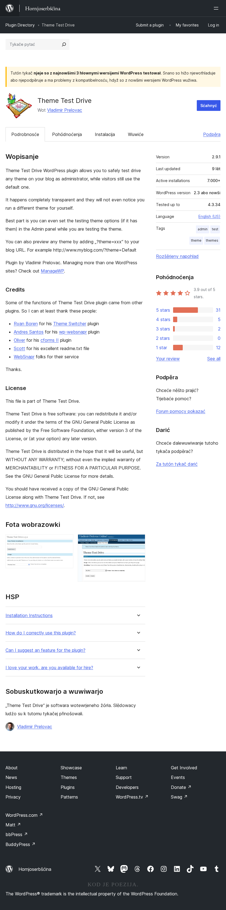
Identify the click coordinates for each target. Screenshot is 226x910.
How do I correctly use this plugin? (41, 633)
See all (213, 358)
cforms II (50, 340)
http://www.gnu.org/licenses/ (35, 505)
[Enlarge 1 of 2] (66, 542)
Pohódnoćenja (67, 134)
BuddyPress (21, 844)
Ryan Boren (26, 323)
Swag (179, 797)
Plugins (68, 787)
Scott (19, 348)
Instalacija (105, 134)
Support (124, 777)
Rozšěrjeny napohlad (177, 256)
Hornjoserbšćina (34, 869)
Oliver (19, 340)
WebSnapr (24, 356)
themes (212, 240)
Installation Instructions (29, 615)
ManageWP (52, 271)
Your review (168, 358)
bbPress (17, 834)
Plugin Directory (20, 25)
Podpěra (211, 134)
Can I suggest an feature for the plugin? (45, 650)
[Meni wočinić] (217, 8)
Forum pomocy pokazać (180, 411)
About (12, 767)
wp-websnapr (73, 332)
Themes (69, 777)
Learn (121, 767)
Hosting (13, 787)
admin (203, 229)
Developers (127, 787)
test (215, 229)
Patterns (69, 797)
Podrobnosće (25, 134)
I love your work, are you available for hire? (49, 667)
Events (178, 777)
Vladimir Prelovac (64, 110)
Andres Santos (29, 332)
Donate (181, 787)
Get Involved (184, 767)
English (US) (209, 216)
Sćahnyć (208, 105)
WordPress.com (24, 815)
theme (196, 240)
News (11, 777)
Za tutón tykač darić (177, 464)
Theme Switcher (69, 323)
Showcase (71, 767)
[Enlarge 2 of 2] (138, 542)
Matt (13, 825)
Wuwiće (136, 134)
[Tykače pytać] (63, 44)
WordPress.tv (132, 797)
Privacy (13, 797)
